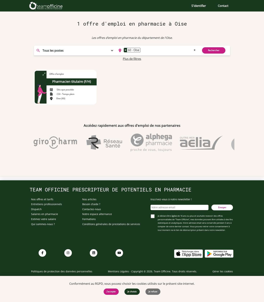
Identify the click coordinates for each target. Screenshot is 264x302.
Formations (89, 219)
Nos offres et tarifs (42, 199)
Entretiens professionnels (46, 204)
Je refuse (153, 291)
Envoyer (222, 207)
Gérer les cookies (222, 271)
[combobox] (156, 50)
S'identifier (198, 6)
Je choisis (132, 291)
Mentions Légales (118, 271)
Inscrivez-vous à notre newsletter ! (171, 199)
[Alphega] (148, 143)
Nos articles (89, 199)
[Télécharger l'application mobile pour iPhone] (188, 253)
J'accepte (111, 291)
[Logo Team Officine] (50, 6)
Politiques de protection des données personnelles (61, 271)
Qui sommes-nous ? (43, 224)
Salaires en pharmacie (44, 214)
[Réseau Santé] (101, 143)
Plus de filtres (132, 59)
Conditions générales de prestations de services (111, 224)
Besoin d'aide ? (91, 204)
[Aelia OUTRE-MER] (198, 143)
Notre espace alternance (97, 214)
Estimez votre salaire (43, 219)
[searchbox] (142, 50)
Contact (223, 6)
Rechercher (213, 50)
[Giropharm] (52, 143)
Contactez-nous (91, 209)
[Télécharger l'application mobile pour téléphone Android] (219, 253)
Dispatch (36, 209)
